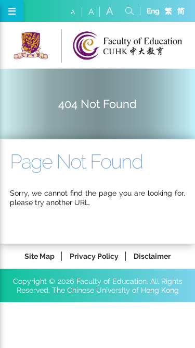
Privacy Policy (94, 255)
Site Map (39, 255)
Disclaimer (152, 255)
